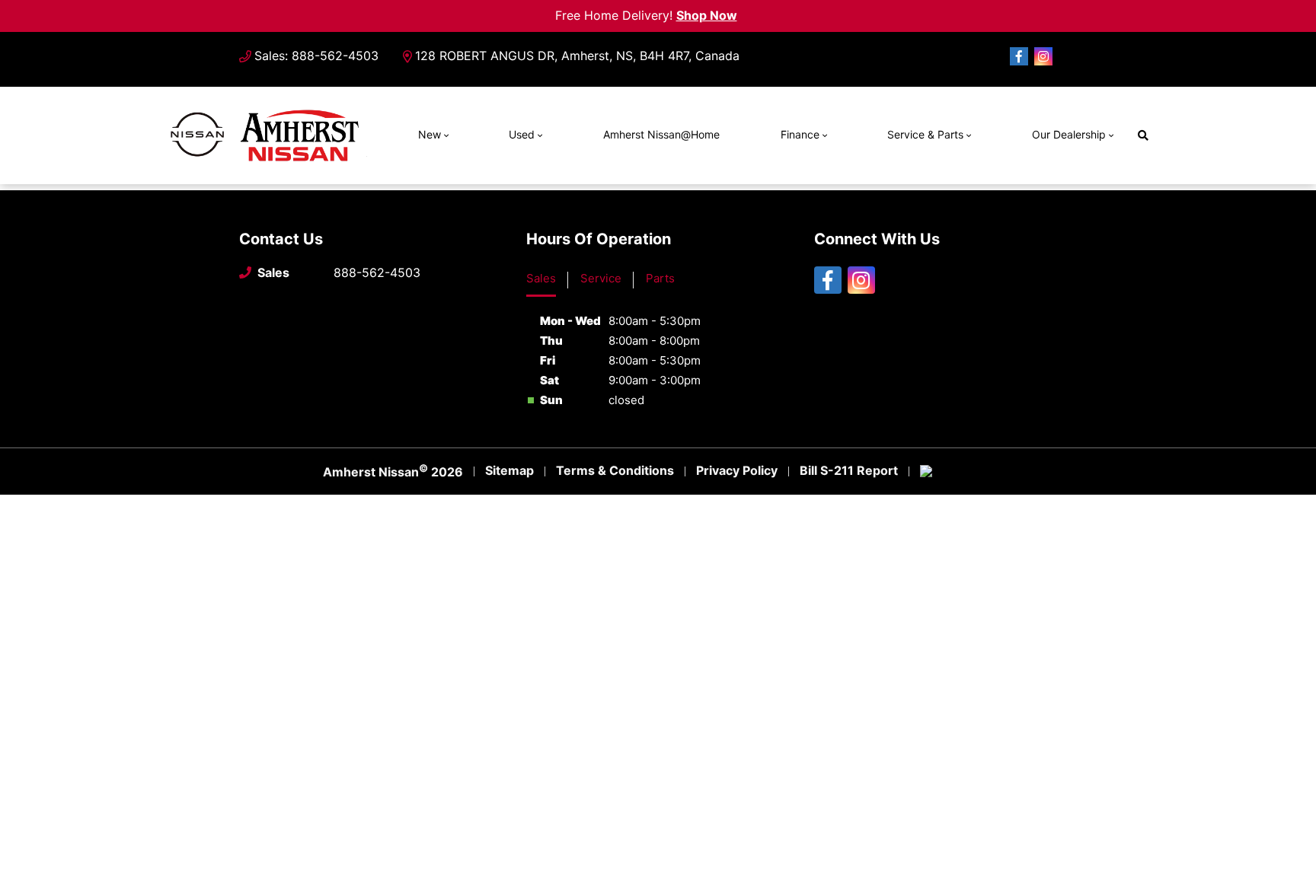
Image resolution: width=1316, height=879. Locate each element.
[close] (749, 13)
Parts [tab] (660, 278)
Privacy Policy (737, 470)
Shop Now (706, 15)
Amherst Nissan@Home (661, 134)
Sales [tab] (541, 278)
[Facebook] (1019, 56)
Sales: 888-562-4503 (316, 55)
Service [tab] (600, 278)
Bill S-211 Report (849, 470)
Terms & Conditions (615, 470)
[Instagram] (1043, 56)
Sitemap (509, 470)
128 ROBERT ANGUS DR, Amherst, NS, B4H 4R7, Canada (577, 55)
